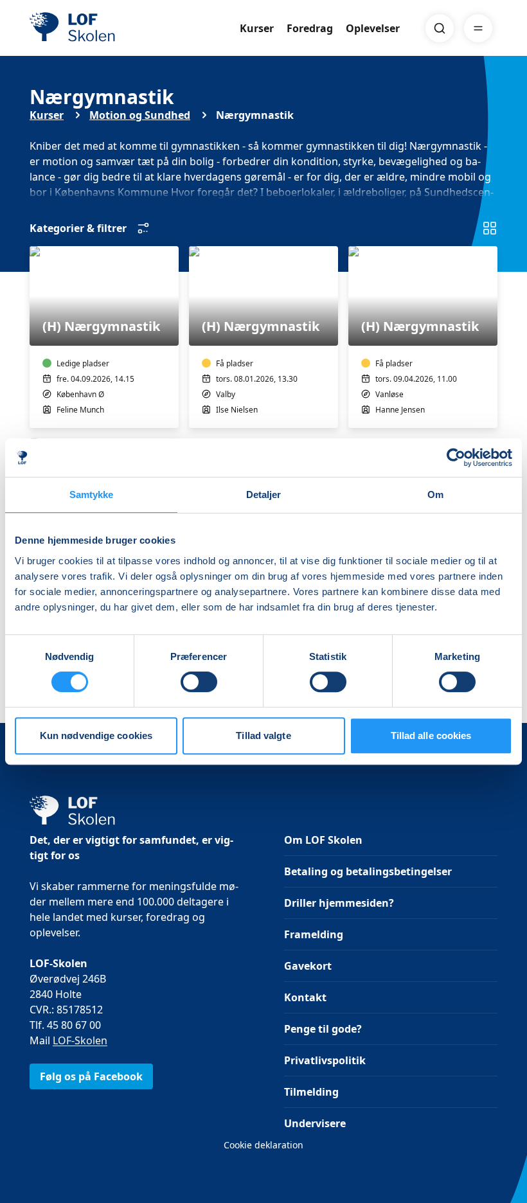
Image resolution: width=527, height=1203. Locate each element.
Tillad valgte (263, 735)
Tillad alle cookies (431, 735)
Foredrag (310, 28)
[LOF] (123, 28)
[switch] (199, 682)
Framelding (313, 934)
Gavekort (308, 966)
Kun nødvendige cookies (96, 735)
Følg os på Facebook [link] (91, 1076)
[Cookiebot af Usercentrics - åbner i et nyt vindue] (456, 457)
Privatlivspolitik (325, 1060)
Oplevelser (373, 28)
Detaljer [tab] (263, 494)
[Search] (439, 28)
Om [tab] (435, 494)
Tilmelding (311, 1092)
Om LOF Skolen (323, 840)
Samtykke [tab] (91, 494)
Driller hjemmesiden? (339, 903)
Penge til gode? (323, 1029)
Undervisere (315, 1123)
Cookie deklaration (263, 1145)
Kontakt (305, 997)
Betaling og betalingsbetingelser (368, 871)
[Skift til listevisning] (489, 228)
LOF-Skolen (80, 1040)
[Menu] (478, 28)
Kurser (257, 28)
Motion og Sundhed (139, 115)
